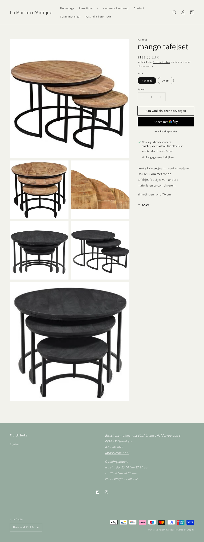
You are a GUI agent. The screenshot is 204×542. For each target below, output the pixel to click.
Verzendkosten (161, 61)
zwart (166, 80)
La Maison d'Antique (165, 529)
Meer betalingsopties (165, 131)
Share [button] (146, 205)
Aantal (141, 89)
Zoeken (15, 444)
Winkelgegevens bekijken (158, 157)
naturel (147, 80)
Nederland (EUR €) (23, 527)
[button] (88, 8)
